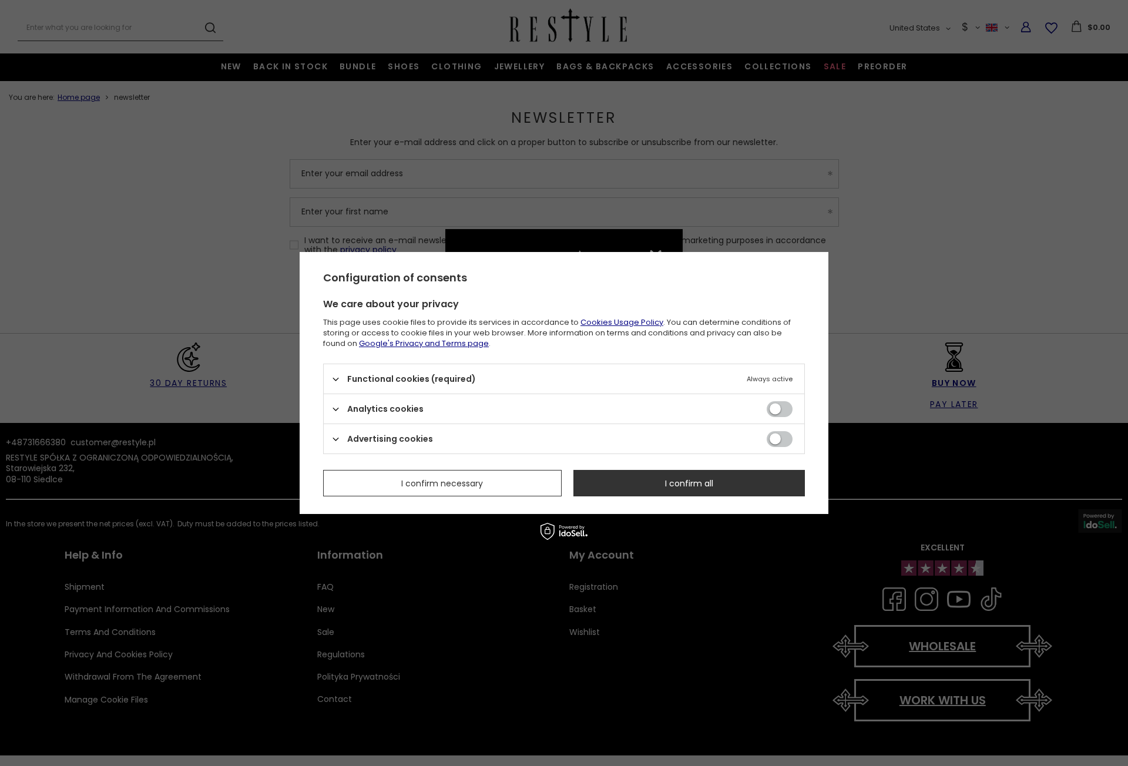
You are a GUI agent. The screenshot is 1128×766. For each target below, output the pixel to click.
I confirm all (689, 483)
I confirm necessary (442, 483)
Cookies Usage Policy (621, 322)
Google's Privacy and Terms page (424, 343)
